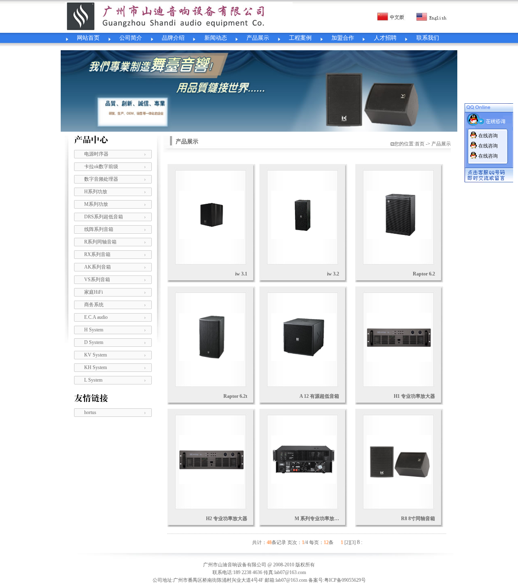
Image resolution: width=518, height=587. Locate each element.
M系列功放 (96, 204)
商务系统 (94, 304)
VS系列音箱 (97, 279)
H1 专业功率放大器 (414, 396)
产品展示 (257, 38)
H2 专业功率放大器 (226, 518)
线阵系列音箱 (98, 229)
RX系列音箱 (97, 254)
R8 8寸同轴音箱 (418, 518)
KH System (95, 367)
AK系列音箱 (97, 267)
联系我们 (427, 38)
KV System (95, 355)
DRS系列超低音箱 (103, 217)
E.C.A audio (96, 317)
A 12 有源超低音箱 (319, 396)
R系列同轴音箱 (100, 242)
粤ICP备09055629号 (345, 580)
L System (93, 380)
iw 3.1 (241, 274)
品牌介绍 (173, 38)
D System (93, 342)
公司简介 (130, 38)
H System (93, 330)
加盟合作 (342, 38)
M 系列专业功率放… (317, 518)
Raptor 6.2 (424, 274)
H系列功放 (95, 191)
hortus (90, 412)
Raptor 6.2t (235, 396)
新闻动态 (215, 38)
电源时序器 (96, 154)
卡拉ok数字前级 (101, 166)
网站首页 (88, 38)
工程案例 (300, 38)
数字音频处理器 (101, 179)
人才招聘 (385, 38)
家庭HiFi (93, 292)
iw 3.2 (333, 274)
